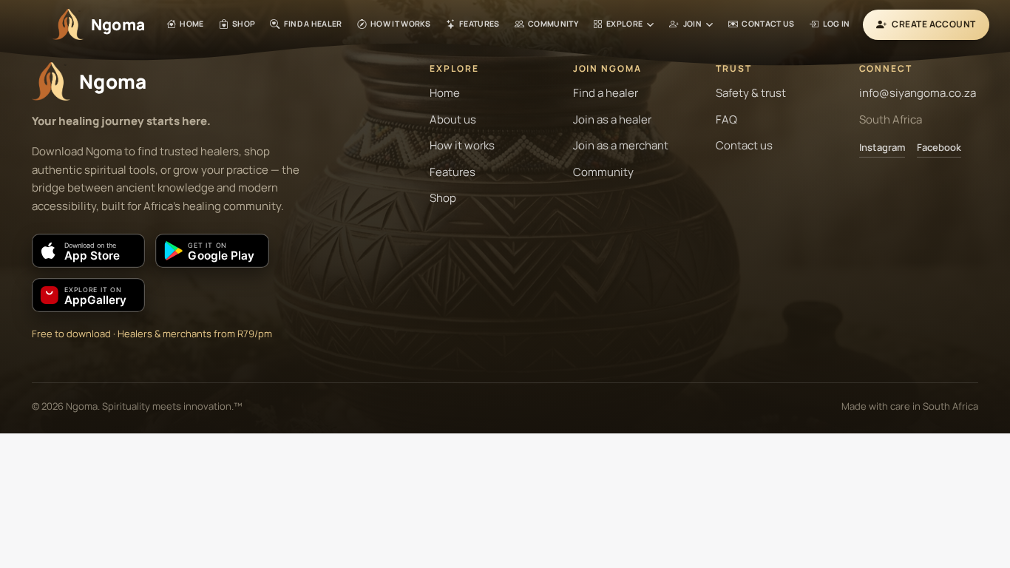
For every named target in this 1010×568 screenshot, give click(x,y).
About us (453, 119)
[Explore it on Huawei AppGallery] (88, 295)
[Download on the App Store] (88, 251)
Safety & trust (751, 93)
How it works (462, 145)
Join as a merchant (620, 145)
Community (603, 172)
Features (452, 172)
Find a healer (605, 93)
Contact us (744, 145)
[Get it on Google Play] (211, 251)
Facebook (939, 147)
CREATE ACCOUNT (934, 24)
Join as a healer (612, 119)
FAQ (726, 119)
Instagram (882, 147)
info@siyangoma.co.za (917, 93)
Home (445, 93)
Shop (443, 198)
